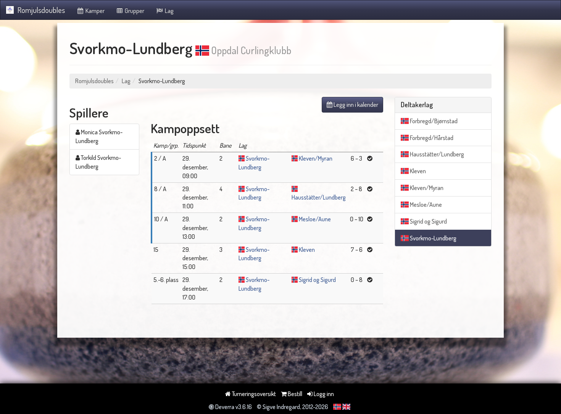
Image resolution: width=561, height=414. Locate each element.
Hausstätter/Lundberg (319, 197)
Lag (169, 10)
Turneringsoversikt (253, 394)
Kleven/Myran (315, 158)
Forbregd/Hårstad (431, 138)
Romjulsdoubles (41, 10)
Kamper (94, 10)
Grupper (134, 10)
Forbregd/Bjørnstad (433, 121)
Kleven (307, 249)
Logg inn (323, 394)
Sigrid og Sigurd (317, 280)
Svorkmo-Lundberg (432, 238)
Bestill (294, 394)
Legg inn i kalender (355, 104)
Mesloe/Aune (315, 219)
